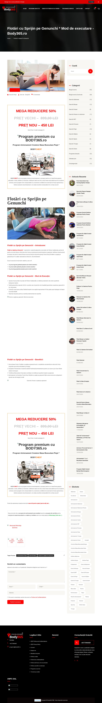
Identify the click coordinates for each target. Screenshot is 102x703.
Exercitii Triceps (73, 144)
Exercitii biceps (74, 568)
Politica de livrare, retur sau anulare (39, 662)
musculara (73, 588)
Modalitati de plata (35, 653)
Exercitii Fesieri (73, 109)
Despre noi (33, 650)
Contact (87, 8)
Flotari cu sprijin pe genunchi (46, 555)
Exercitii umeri (86, 580)
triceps (73, 608)
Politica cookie (34, 656)
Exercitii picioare (85, 572)
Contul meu (79, 8)
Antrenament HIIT (75, 524)
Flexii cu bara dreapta (83, 381)
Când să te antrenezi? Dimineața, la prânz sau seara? (83, 437)
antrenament (74, 499)
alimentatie (83, 495)
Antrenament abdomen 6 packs (78, 507)
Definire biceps (74, 560)
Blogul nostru (73, 89)
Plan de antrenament (76, 596)
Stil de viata (82, 604)
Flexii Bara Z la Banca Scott (84, 328)
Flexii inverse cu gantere (83, 392)
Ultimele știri (72, 158)
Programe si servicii (68, 8)
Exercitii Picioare (73, 124)
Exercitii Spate (73, 139)
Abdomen (73, 491)
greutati (81, 584)
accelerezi (73, 495)
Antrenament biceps (76, 512)
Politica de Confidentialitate (38, 597)
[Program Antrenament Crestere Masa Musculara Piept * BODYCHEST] (36, 164)
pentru (82, 588)
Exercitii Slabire (73, 134)
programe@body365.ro (15, 647)
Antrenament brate (75, 516)
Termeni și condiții (35, 671)
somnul (81, 600)
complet (87, 540)
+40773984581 (13, 643)
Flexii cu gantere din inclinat (85, 349)
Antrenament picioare (76, 528)
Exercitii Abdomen (74, 99)
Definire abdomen (75, 556)
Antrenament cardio (76, 520)
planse (87, 596)
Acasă (25, 8)
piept (82, 592)
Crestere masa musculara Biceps (79, 544)
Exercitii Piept (13, 94)
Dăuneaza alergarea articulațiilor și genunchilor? (82, 425)
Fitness (72, 584)
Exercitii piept (32, 555)
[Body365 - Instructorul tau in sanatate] (8, 8)
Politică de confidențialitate (37, 659)
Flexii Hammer (80, 360)
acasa (81, 491)
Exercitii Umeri (73, 148)
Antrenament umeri (75, 540)
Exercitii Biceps (73, 104)
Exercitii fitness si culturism (50, 8)
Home (9, 38)
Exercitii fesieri (86, 568)
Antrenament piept (22, 555)
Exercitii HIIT (72, 119)
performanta (74, 592)
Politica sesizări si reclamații (38, 665)
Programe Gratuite (34, 8)
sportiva (73, 604)
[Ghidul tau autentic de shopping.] (37, 700)
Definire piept (85, 560)
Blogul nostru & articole (75, 94)
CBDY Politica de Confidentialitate (39, 641)
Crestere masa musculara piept (78, 548)
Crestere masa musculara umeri (78, 552)
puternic (73, 600)
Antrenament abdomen (76, 503)
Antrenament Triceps (76, 536)
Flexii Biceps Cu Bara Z (83, 413)
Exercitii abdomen (85, 564)
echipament (74, 564)
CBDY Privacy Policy (35, 644)
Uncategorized (73, 163)
